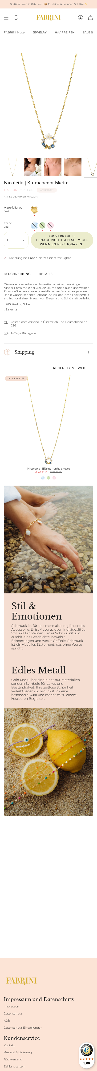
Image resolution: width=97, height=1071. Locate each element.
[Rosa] (54, 477)
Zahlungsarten (14, 1066)
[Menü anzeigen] (6, 18)
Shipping (24, 352)
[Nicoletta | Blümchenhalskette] (48, 419)
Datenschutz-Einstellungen (23, 1027)
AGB (7, 1020)
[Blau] (42, 477)
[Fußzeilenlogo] (21, 981)
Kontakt (9, 1045)
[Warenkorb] (90, 18)
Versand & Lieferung (18, 1052)
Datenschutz (13, 1013)
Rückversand (13, 1059)
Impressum (12, 1006)
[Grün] (48, 477)
